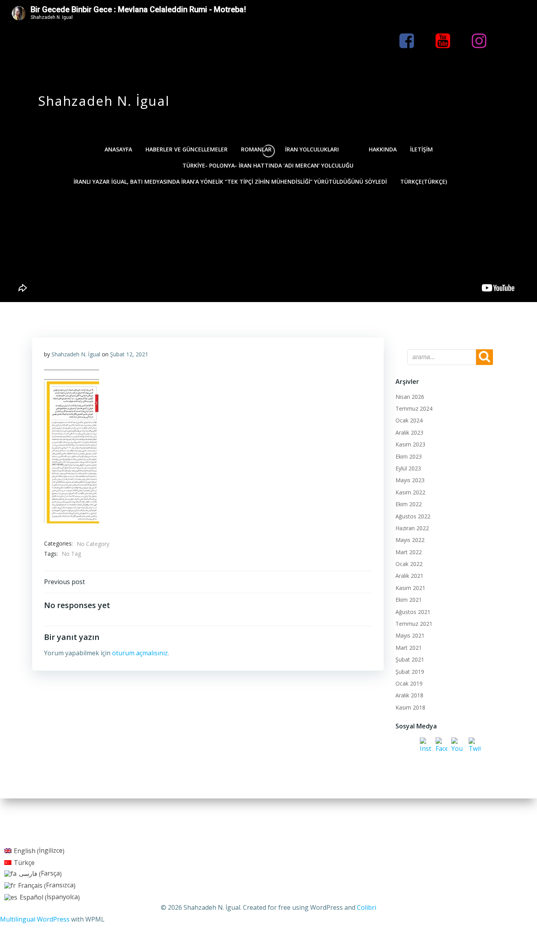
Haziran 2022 (412, 528)
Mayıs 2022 (410, 540)
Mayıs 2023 (410, 480)
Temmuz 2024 (413, 408)
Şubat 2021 (409, 659)
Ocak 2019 (409, 683)
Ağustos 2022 (412, 516)
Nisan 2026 (409, 396)
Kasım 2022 (410, 492)
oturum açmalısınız (140, 653)
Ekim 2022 (408, 504)
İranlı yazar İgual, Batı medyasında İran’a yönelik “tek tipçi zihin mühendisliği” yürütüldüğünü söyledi (230, 181)
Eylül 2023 (408, 468)
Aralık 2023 (409, 432)
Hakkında (383, 149)
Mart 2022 (408, 552)
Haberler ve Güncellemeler (186, 149)
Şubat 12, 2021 (129, 354)
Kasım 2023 (410, 444)
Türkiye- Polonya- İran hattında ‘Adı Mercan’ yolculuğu (268, 165)
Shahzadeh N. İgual (75, 354)
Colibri (366, 907)
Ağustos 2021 (412, 612)
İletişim (421, 149)
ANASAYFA (118, 149)
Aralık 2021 (409, 575)
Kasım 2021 (410, 588)
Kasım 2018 (410, 707)
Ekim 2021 (408, 599)
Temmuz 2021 (413, 623)
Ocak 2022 (409, 564)
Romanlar (256, 149)
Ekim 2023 (408, 456)
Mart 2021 (408, 647)
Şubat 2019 (409, 671)
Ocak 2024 (409, 420)
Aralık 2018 (409, 695)
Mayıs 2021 (410, 635)
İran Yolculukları (312, 149)
